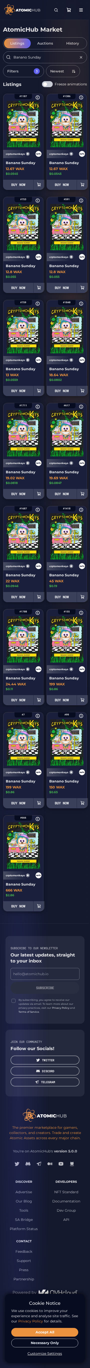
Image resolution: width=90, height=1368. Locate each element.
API (66, 1219)
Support (24, 1260)
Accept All (45, 1332)
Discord (48, 1071)
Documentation (66, 1201)
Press (23, 1270)
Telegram (48, 1082)
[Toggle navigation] (81, 10)
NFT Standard (66, 1192)
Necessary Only (45, 1343)
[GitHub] (72, 1164)
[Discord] (28, 1164)
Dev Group (66, 1210)
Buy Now (18, 184)
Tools (23, 1210)
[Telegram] (39, 1164)
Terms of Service (28, 1011)
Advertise (24, 1192)
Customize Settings (45, 1353)
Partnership (24, 1279)
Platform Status (24, 1229)
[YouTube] (61, 1164)
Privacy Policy (60, 1008)
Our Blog (24, 1201)
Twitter (48, 1060)
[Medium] (50, 1164)
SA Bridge (24, 1219)
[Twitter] (17, 1164)
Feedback (24, 1251)
